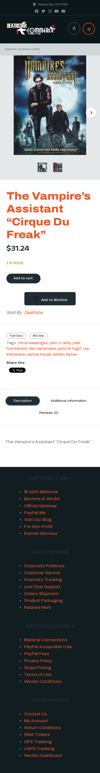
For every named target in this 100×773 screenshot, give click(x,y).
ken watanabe (42, 349)
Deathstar (33, 312)
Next (91, 112)
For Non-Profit (38, 526)
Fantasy (16, 335)
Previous (9, 112)
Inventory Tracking (43, 579)
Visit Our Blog (38, 519)
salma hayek (39, 354)
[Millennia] (31, 28)
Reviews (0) (48, 413)
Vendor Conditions (42, 681)
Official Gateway (40, 505)
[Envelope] (63, 11)
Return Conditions (42, 727)
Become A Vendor (42, 498)
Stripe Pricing (37, 667)
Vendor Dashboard (43, 755)
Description (23, 401)
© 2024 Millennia (41, 491)
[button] (89, 29)
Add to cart (23, 278)
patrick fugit (69, 349)
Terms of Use (38, 674)
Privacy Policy (38, 660)
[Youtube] (56, 11)
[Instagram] (50, 11)
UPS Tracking (38, 741)
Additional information (69, 401)
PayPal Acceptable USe (48, 646)
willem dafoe (65, 354)
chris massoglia (33, 343)
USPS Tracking (39, 748)
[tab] (22, 401)
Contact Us (35, 713)
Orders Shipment (41, 593)
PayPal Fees (36, 653)
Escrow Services (40, 533)
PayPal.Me (35, 512)
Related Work (37, 607)
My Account (36, 720)
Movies (38, 335)
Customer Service (42, 572)
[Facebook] (36, 11)
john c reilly (60, 343)
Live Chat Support (42, 586)
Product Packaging (43, 600)
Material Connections (45, 639)
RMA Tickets (37, 734)
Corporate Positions (44, 565)
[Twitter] (43, 11)
